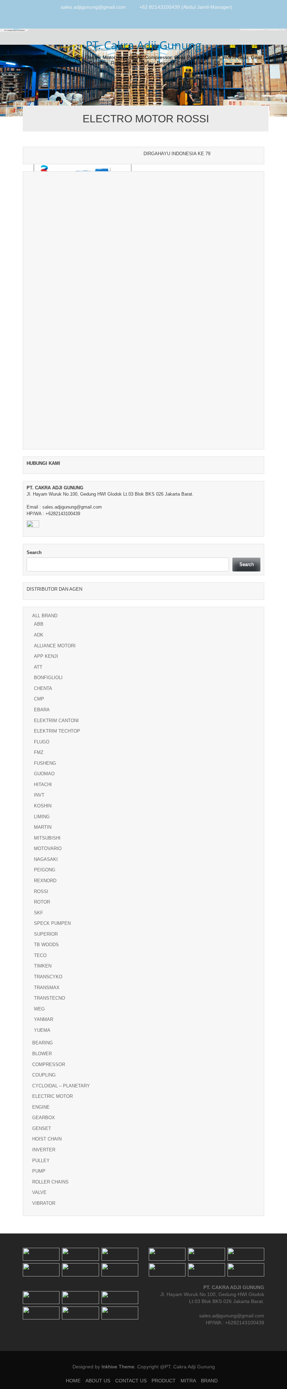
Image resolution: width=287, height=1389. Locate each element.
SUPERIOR (46, 934)
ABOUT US (101, 86)
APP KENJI (46, 656)
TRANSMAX (46, 987)
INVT (39, 795)
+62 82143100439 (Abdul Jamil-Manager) (185, 7)
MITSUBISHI (47, 838)
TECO (40, 955)
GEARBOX (43, 1117)
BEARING (42, 1042)
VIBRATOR (43, 1203)
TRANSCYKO (48, 976)
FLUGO (41, 741)
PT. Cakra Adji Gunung (144, 45)
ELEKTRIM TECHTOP (57, 731)
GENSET (41, 1128)
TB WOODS (46, 944)
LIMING (42, 816)
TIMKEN (42, 966)
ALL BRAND (44, 615)
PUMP (39, 1171)
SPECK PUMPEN (52, 923)
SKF (38, 912)
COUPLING (44, 1075)
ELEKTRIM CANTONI (56, 720)
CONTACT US (134, 86)
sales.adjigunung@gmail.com (93, 7)
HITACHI (43, 784)
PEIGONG (44, 869)
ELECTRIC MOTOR (52, 1096)
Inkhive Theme (118, 1366)
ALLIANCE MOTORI (55, 645)
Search (34, 552)
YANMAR (43, 1019)
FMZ (38, 752)
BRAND (214, 86)
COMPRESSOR (48, 1064)
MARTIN (42, 827)
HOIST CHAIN (47, 1139)
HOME (76, 86)
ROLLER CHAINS (50, 1182)
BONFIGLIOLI (48, 677)
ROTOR (42, 902)
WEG (39, 1009)
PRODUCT (166, 86)
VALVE (39, 1192)
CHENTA (43, 688)
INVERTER (43, 1149)
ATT (38, 667)
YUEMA (42, 1030)
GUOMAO (44, 773)
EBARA (42, 709)
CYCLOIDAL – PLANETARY (61, 1085)
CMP (39, 698)
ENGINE (41, 1107)
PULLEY (41, 1160)
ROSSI (41, 891)
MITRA (191, 86)
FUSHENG (45, 763)
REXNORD (45, 880)
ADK (38, 635)
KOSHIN (42, 805)
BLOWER (42, 1053)
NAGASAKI (46, 859)
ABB (38, 624)
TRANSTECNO (49, 998)
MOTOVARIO (48, 848)
